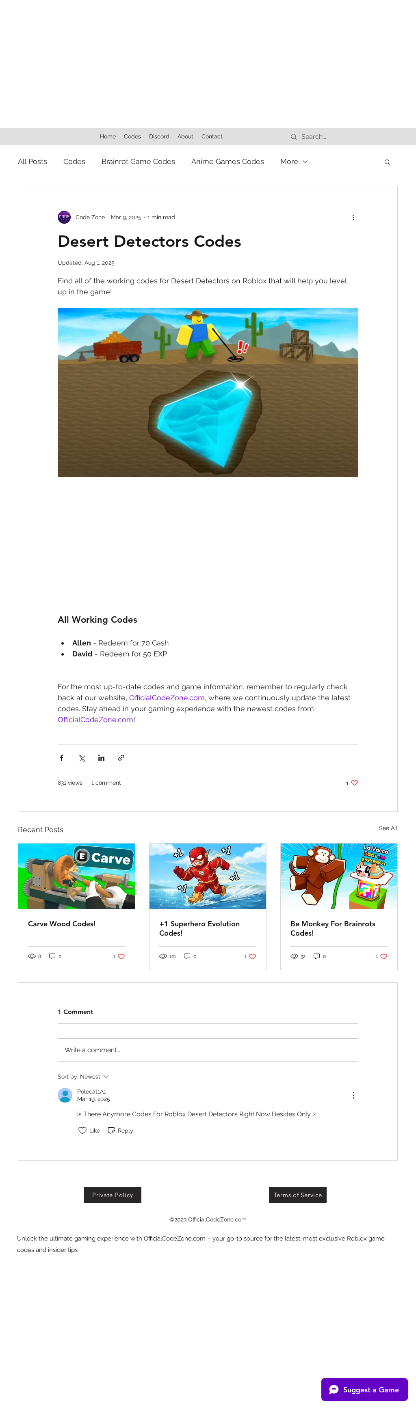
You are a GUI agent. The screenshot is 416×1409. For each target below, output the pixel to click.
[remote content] (208, 545)
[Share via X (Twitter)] (81, 758)
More (289, 161)
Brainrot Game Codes (138, 161)
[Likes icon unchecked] (82, 1130)
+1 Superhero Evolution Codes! (199, 928)
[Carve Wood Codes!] (76, 876)
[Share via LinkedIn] (101, 758)
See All (388, 828)
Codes (74, 161)
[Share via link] (121, 758)
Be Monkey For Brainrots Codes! (332, 928)
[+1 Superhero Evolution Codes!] (208, 876)
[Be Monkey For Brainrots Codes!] (339, 876)
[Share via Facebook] (61, 758)
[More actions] (353, 217)
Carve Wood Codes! (61, 923)
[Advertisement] (208, 57)
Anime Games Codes (227, 161)
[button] (387, 161)
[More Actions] (353, 1095)
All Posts (32, 161)
